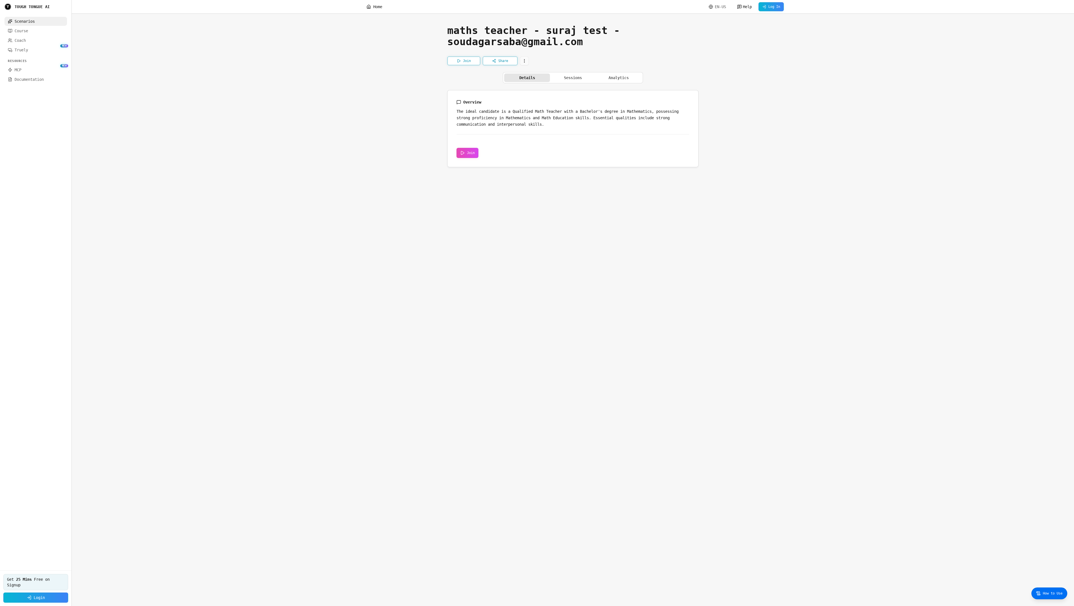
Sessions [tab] (573, 77)
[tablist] (573, 77)
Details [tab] (527, 77)
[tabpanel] (573, 128)
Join (471, 153)
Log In (774, 7)
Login (39, 597)
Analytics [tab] (619, 77)
